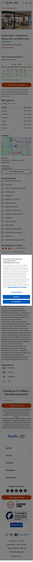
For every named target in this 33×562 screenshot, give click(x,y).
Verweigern (16, 296)
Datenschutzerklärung (13, 287)
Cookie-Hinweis (23, 287)
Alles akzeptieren (16, 301)
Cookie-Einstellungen (16, 292)
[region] (16, 280)
